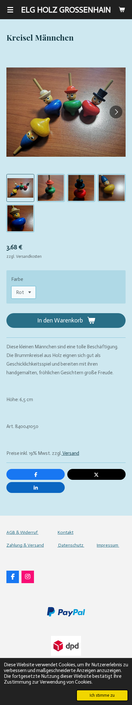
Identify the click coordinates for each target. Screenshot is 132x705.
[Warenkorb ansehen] (122, 9)
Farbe (17, 279)
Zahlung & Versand (25, 545)
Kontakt (65, 532)
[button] (20, 188)
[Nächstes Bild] (116, 112)
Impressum (108, 545)
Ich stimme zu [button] (102, 695)
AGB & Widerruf (22, 532)
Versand (70, 453)
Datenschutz (70, 545)
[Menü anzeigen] (10, 9)
